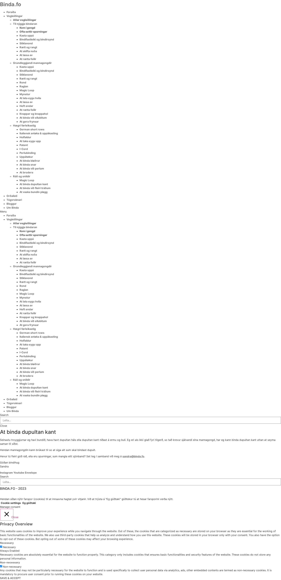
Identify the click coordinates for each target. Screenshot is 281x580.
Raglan (24, 86)
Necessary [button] (7, 542)
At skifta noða (28, 51)
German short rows (32, 129)
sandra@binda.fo (133, 456)
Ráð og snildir (21, 176)
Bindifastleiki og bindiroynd (37, 39)
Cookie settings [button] (11, 503)
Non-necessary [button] (10, 562)
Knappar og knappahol (34, 113)
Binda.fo (10, 4)
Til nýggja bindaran (25, 23)
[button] (140, 211)
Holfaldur (25, 137)
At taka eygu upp (30, 141)
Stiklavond (26, 43)
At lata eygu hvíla (30, 98)
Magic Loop (27, 90)
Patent (24, 145)
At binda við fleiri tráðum (35, 188)
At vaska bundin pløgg (33, 192)
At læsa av (26, 55)
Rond (23, 82)
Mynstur (25, 94)
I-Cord (24, 149)
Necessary (9, 547)
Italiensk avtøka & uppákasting (39, 133)
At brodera (26, 172)
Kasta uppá (27, 35)
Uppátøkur (26, 156)
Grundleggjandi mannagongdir (32, 63)
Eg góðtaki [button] (29, 503)
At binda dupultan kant (34, 184)
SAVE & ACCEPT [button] (10, 578)
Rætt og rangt (28, 47)
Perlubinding (28, 152)
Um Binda (13, 207)
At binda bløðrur (30, 160)
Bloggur (12, 203)
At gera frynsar (29, 121)
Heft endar (26, 106)
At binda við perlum (32, 168)
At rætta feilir (28, 59)
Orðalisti (12, 196)
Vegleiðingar (15, 16)
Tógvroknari (14, 199)
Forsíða (11, 12)
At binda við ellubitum (33, 117)
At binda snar (28, 164)
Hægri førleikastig (24, 125)
